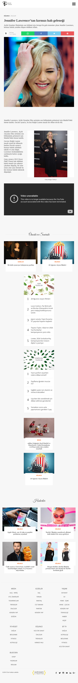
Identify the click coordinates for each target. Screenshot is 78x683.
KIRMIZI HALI (39, 642)
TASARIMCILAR (14, 601)
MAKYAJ (39, 601)
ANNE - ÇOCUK (64, 605)
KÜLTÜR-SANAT (64, 646)
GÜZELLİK (39, 589)
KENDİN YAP (13, 612)
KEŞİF (64, 620)
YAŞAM (64, 589)
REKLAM (13, 665)
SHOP (14, 657)
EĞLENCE (7, 16)
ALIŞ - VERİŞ (14, 593)
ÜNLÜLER (13, 16)
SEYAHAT (64, 593)
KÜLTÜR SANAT (39, 631)
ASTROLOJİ (13, 642)
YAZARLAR (13, 661)
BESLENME (13, 635)
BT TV (64, 626)
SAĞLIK (13, 631)
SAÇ (39, 593)
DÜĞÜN (13, 616)
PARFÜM (39, 609)
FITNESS (13, 639)
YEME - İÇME (64, 601)
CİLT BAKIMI (39, 605)
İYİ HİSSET (13, 626)
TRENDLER (13, 605)
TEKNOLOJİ (64, 612)
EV (64, 597)
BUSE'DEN (14, 652)
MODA (13, 589)
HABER (64, 616)
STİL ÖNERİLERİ (13, 597)
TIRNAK (39, 597)
